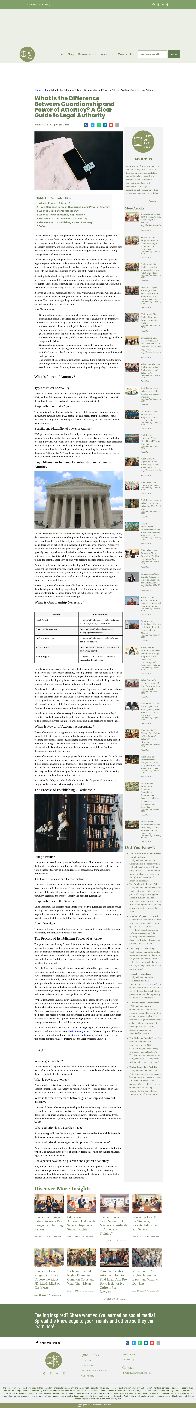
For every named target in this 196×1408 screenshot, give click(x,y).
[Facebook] (153, 4)
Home (59, 54)
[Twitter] (162, 4)
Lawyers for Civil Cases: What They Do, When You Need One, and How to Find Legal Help (151, 344)
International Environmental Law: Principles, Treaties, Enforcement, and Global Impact (150, 827)
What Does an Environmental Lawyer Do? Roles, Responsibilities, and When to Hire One (150, 762)
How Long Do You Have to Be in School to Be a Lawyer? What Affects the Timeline (150, 736)
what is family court (78, 1031)
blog (46, 90)
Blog (70, 54)
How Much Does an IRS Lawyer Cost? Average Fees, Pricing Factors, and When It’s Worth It (151, 709)
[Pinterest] (167, 4)
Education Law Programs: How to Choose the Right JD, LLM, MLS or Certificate (150, 243)
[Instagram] (158, 4)
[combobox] (152, 54)
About (105, 54)
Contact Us (126, 54)
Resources (85, 54)
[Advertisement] (98, 27)
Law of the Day (43, 125)
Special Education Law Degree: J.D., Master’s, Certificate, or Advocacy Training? (114, 1225)
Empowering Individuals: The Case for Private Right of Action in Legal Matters (151, 627)
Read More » (146, 231)
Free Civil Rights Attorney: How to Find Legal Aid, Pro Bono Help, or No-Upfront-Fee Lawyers (151, 293)
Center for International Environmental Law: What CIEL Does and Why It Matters (150, 529)
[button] (86, 125)
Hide (68, 198)
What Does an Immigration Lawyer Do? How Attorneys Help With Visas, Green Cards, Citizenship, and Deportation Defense (150, 656)
